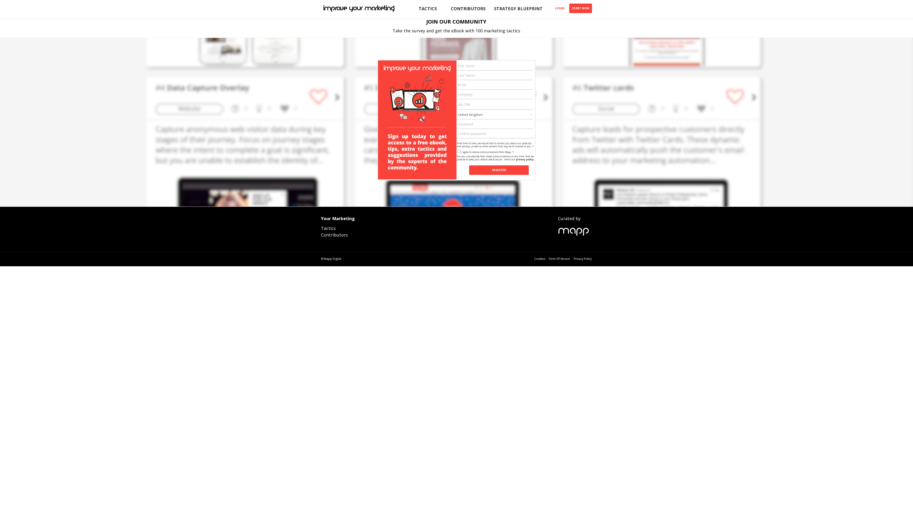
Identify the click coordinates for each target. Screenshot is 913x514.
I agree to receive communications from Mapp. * (487, 152)
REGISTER (499, 170)
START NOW (580, 8)
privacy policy (525, 159)
